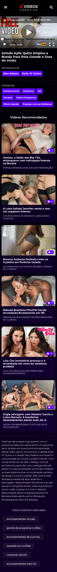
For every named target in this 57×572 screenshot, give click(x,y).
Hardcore (28, 91)
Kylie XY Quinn (31, 73)
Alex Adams (11, 73)
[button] (5, 7)
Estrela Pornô (11, 91)
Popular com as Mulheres (37, 104)
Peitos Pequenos (26, 97)
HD (39, 91)
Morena (7, 97)
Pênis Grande (11, 104)
